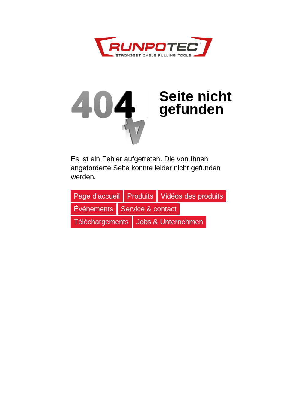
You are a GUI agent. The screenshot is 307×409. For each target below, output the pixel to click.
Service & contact (149, 209)
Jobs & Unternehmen (169, 222)
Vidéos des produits (192, 196)
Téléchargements (101, 222)
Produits (140, 196)
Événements (93, 209)
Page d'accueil (97, 196)
